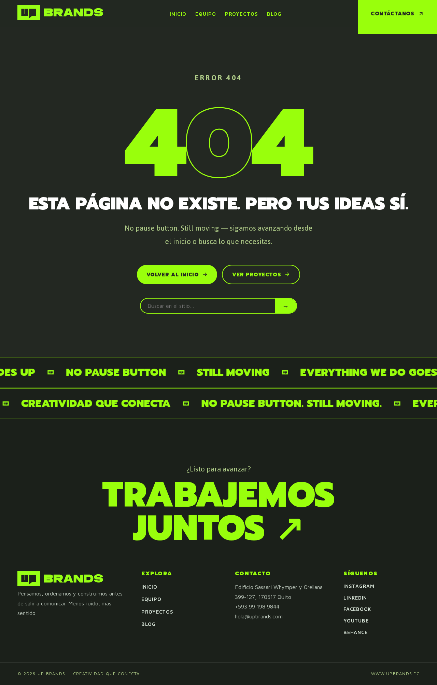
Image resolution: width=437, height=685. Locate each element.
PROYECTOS (241, 14)
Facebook (357, 609)
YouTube (355, 621)
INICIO (178, 14)
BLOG (274, 14)
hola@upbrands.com (259, 616)
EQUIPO (205, 14)
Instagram (358, 586)
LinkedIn (355, 598)
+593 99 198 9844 (257, 606)
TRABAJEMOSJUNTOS (218, 511)
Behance (355, 632)
